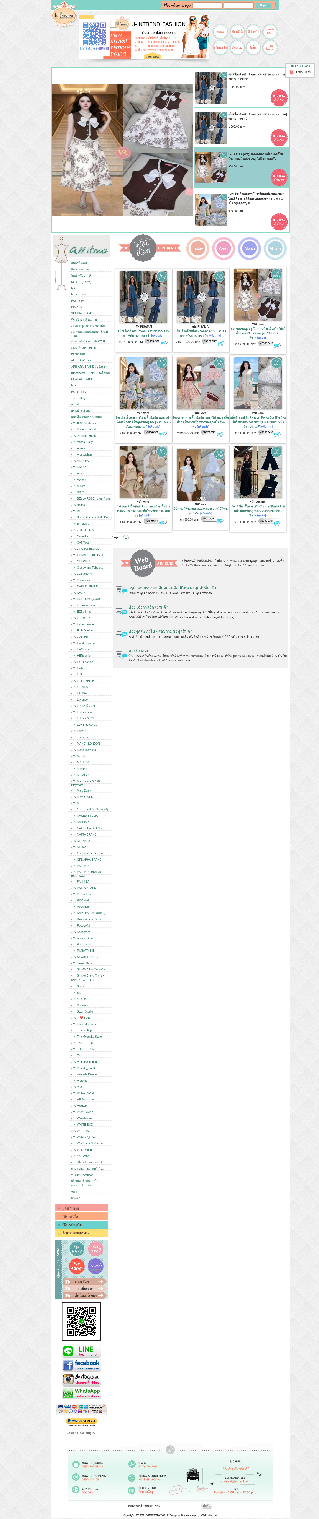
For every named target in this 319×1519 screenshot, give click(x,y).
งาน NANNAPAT (81, 822)
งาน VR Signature (82, 1099)
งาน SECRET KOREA (85, 957)
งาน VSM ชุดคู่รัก (82, 1112)
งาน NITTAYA (80, 847)
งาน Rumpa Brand (82, 938)
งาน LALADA (79, 687)
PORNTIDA (78, 391)
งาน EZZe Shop (81, 611)
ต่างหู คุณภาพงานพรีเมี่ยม (87, 1168)
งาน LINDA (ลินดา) (83, 706)
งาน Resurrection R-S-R (86, 919)
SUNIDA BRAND (81, 313)
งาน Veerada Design (84, 1074)
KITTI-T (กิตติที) (81, 282)
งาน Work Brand (81, 1149)
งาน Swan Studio (82, 1011)
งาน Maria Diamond (83, 749)
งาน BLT (76, 511)
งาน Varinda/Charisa (84, 1061)
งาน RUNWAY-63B (83, 950)
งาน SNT (77, 992)
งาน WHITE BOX (82, 1124)
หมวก (74, 1191)
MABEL (76, 288)
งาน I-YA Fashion (82, 662)
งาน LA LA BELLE (82, 680)
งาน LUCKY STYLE (83, 718)
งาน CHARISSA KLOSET (87, 555)
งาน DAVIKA (79, 592)
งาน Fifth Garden (82, 630)
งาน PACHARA (80, 866)
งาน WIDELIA (80, 1131)
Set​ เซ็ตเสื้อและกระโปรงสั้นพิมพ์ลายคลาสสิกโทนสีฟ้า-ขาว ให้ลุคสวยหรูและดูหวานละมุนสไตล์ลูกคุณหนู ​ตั (143, 422)
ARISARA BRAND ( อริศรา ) (89, 366)
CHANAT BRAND (82, 379)
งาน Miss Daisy (81, 790)
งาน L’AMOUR (80, 731)
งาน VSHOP (79, 1105)
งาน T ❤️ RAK (80, 1017)
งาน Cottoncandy (82, 580)
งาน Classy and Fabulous (87, 567)
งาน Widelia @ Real (83, 1137)
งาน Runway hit (81, 944)
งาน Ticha (77, 1055)
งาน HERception (81, 655)
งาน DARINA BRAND (84, 586)
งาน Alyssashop (81, 454)
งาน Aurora (78, 486)
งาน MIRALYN (80, 775)
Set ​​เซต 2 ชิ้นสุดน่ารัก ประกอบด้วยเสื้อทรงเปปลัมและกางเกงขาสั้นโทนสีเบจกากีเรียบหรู (143, 511)
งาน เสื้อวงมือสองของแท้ (86, 1162)
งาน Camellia (79, 536)
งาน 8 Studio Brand (83, 429)
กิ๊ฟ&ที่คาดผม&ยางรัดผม (86, 417)
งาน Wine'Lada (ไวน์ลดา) (87, 1143)
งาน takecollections (83, 1024)
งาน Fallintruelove (82, 624)
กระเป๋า (75, 404)
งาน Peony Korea (82, 894)
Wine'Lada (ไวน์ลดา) (84, 319)
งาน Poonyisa (80, 906)
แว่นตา (75, 1198)
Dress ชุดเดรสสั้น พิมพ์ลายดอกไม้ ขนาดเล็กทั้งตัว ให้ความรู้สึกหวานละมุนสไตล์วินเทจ (201, 422)
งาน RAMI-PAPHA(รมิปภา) (88, 913)
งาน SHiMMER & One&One (88, 969)
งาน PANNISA (80, 881)
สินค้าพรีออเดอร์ (81, 275)
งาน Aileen (78, 448)
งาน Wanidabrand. (82, 1118)
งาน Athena (78, 479)
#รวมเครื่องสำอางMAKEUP (88, 341)
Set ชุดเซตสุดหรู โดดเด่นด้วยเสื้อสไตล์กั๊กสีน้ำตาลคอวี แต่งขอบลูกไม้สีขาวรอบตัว (258, 333)
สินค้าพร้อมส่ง (80, 269)
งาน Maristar (79, 756)
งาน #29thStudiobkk (84, 423)
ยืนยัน (206, 1506)
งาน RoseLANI (80, 925)
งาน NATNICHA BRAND (86, 828)
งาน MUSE (78, 803)
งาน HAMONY (80, 649)
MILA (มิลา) (78, 294)
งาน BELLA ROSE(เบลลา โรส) (90, 498)
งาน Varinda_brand (83, 1068)
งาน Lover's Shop (82, 712)
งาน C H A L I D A (82, 530)
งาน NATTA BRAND (83, 834)
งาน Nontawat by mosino (87, 853)
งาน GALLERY (80, 636)
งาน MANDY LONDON (85, 743)
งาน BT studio (80, 523)
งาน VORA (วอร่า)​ (82, 1093)
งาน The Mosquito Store (86, 1036)
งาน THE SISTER (82, 1049)
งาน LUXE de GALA (84, 724)
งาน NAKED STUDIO (84, 815)
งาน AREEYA (80, 467)
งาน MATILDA (80, 762)
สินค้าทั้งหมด (79, 263)
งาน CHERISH (80, 561)
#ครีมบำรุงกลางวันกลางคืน (88, 326)
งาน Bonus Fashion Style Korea (91, 517)
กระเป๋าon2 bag (80, 410)
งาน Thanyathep (81, 1030)
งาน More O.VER (82, 796)
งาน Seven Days (81, 963)
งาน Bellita (78, 504)
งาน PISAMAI (80, 900)
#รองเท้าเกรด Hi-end (84, 347)
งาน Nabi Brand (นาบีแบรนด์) (89, 809)
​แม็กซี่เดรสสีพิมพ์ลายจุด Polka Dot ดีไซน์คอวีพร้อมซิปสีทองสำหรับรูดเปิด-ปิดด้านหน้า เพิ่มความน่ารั (258, 422)
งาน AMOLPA (80, 461)
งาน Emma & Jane (83, 605)
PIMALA (76, 307)
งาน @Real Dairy (82, 442)
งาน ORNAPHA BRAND (86, 859)
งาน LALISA (79, 693)
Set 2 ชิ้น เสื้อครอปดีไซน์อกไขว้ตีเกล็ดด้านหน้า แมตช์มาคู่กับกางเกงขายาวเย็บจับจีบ (258, 511)
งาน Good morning (83, 643)
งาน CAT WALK (81, 542)
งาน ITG (76, 674)
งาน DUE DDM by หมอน (86, 599)
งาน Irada (77, 668)
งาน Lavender (80, 699)
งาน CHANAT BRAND (85, 548)
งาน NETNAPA (80, 840)
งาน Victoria (79, 1080)
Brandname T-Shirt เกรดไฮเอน (90, 373)
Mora (74, 385)
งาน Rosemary (80, 931)
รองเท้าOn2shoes (82, 1175)
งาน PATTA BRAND (83, 887)
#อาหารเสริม (79, 354)
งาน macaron (79, 737)
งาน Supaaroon (80, 1005)
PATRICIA (77, 300)
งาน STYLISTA (80, 999)
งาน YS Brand (80, 1156)
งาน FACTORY (80, 618)
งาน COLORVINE (82, 574)
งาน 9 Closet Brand (83, 435)
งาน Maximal (79, 768)
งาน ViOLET (79, 1087)
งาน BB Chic (79, 492)
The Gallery (78, 398)
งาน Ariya (77, 473)
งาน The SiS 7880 (82, 1043)
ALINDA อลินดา (81, 360)
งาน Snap (77, 986)
